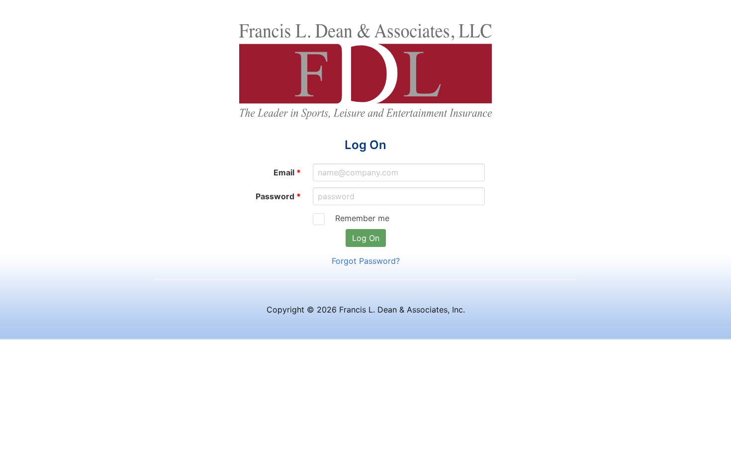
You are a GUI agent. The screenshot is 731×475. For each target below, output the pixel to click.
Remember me (359, 218)
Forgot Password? (366, 261)
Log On (365, 238)
